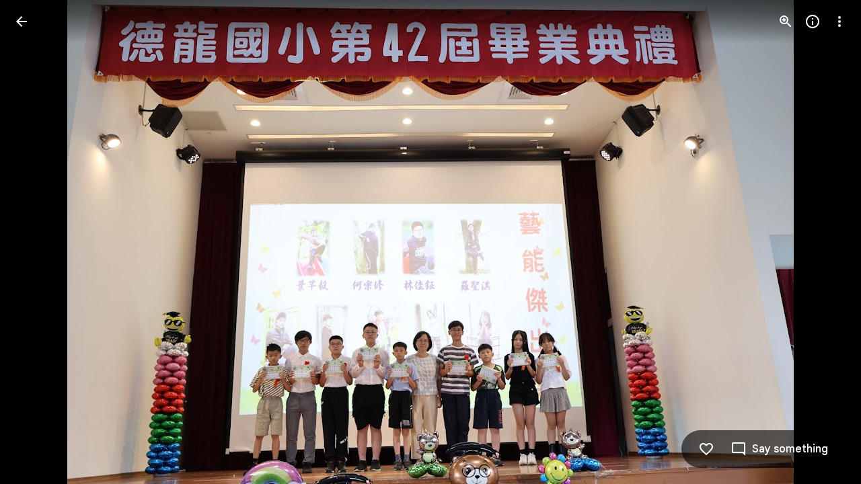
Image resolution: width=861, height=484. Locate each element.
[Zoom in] (785, 21)
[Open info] (812, 21)
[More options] (839, 21)
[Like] (706, 449)
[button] (38, 242)
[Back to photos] (21, 21)
